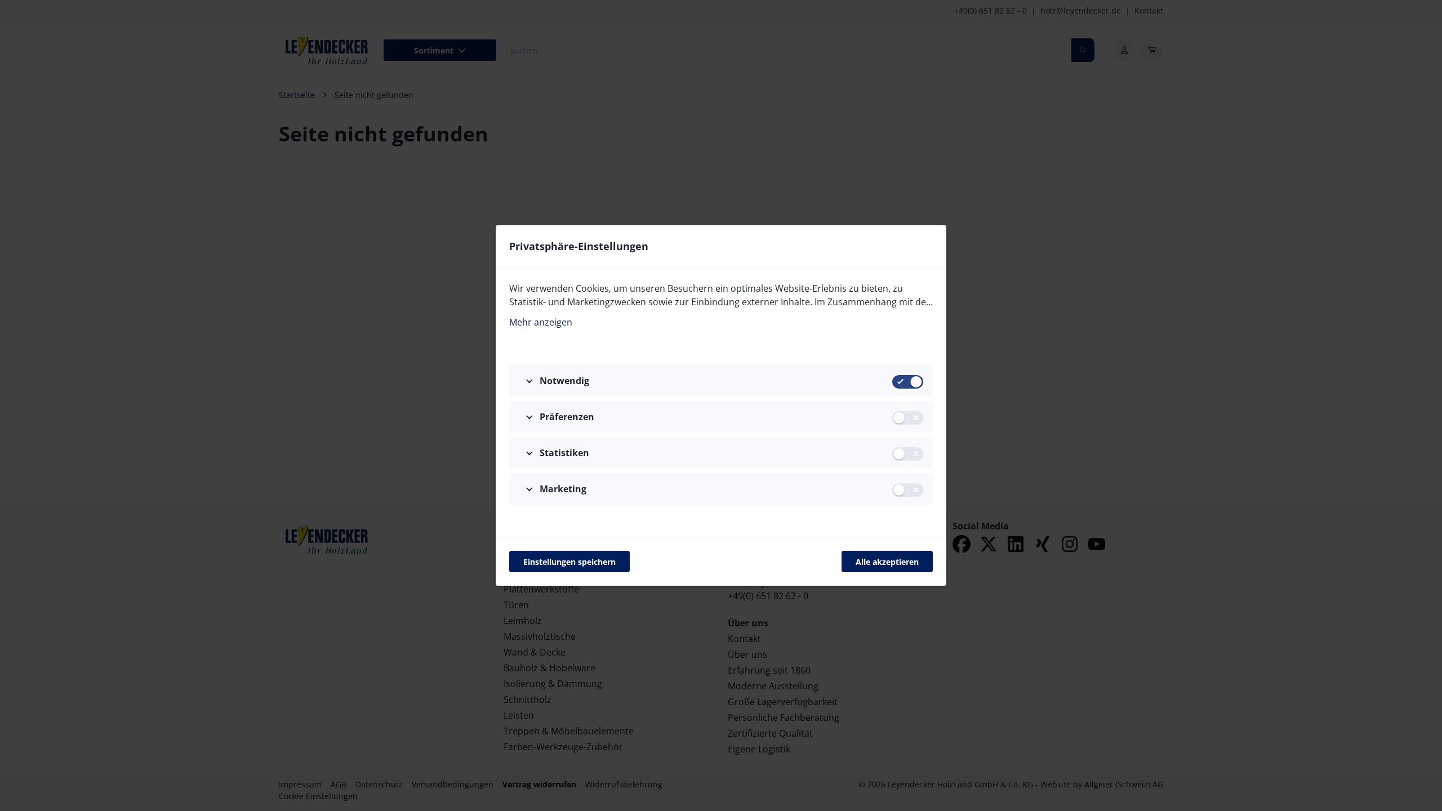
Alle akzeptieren (887, 561)
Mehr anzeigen (540, 322)
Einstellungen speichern (569, 561)
